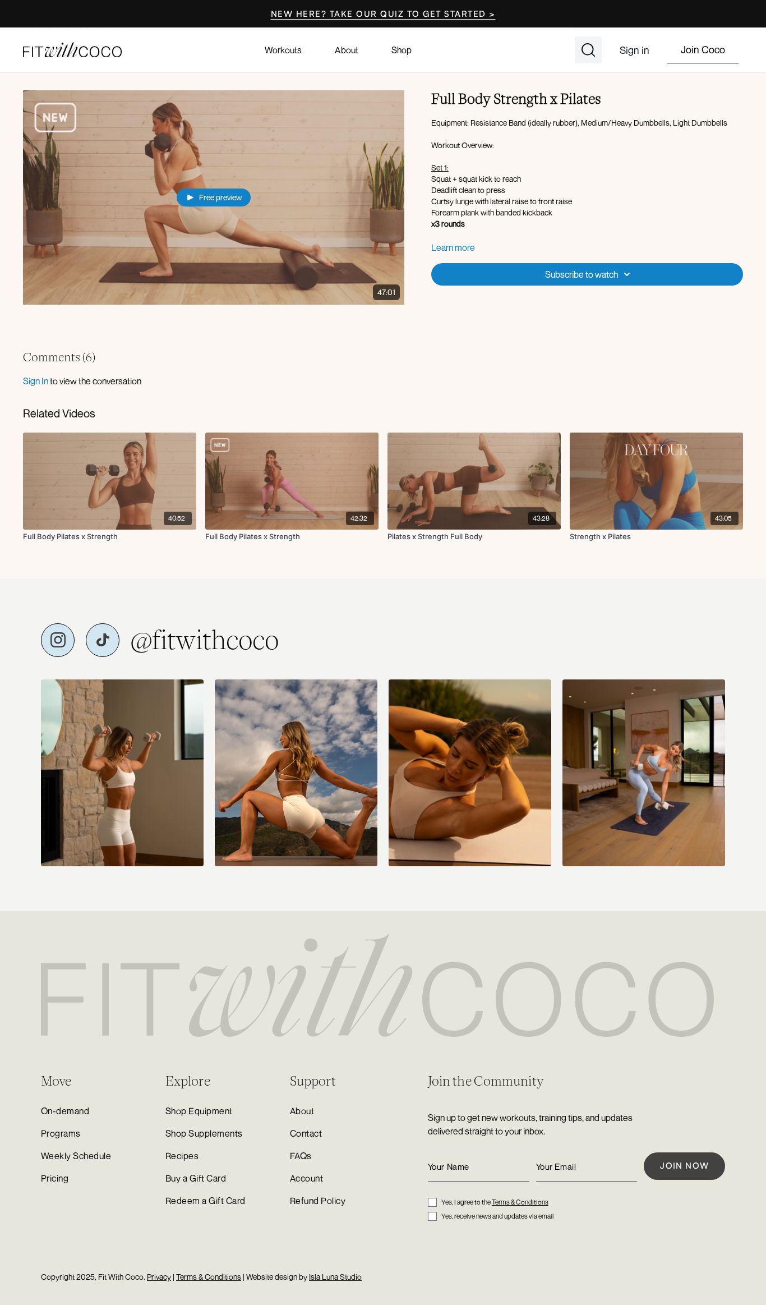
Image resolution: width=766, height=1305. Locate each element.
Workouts (283, 50)
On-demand (65, 1110)
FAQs (301, 1155)
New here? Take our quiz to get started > (383, 13)
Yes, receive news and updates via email (497, 1216)
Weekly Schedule (76, 1155)
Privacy (159, 1276)
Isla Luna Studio (335, 1276)
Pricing (54, 1178)
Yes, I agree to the (494, 1202)
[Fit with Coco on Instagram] (58, 640)
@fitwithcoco (205, 640)
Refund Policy (317, 1200)
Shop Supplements (204, 1133)
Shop (401, 50)
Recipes (182, 1155)
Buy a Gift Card (195, 1178)
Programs (61, 1133)
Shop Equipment (199, 1110)
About (346, 50)
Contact (306, 1133)
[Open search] (588, 49)
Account (306, 1178)
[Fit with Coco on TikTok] (102, 640)
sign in (35, 381)
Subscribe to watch (581, 274)
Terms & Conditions (520, 1202)
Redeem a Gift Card (205, 1200)
